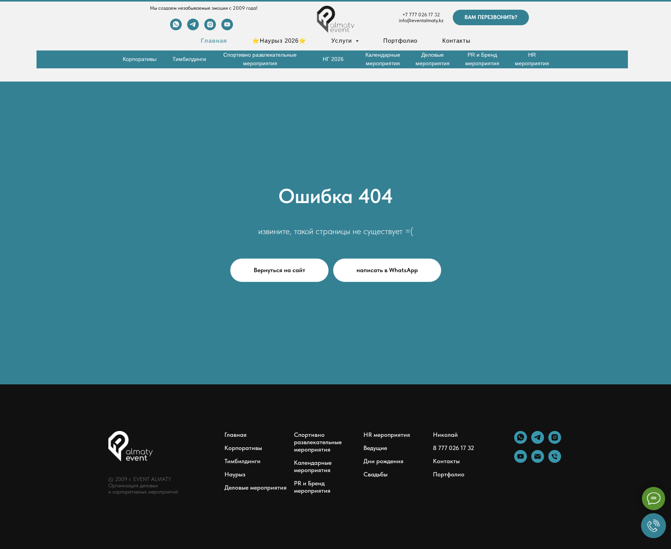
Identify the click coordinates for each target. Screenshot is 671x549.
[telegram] (193, 28)
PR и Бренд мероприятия (312, 487)
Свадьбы (375, 474)
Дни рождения (383, 461)
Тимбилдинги (242, 461)
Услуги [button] (342, 40)
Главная (214, 40)
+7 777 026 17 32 (421, 14)
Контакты (456, 40)
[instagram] (210, 28)
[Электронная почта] (537, 460)
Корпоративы (243, 448)
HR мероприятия (386, 434)
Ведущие (375, 448)
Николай (445, 434)
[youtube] (227, 28)
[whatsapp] (176, 28)
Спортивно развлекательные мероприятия (318, 442)
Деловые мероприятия (255, 487)
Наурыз (234, 474)
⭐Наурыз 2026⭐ (279, 40)
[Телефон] (554, 460)
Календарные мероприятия (313, 466)
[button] (491, 17)
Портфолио (400, 40)
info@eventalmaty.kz (421, 20)
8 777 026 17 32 (453, 448)
